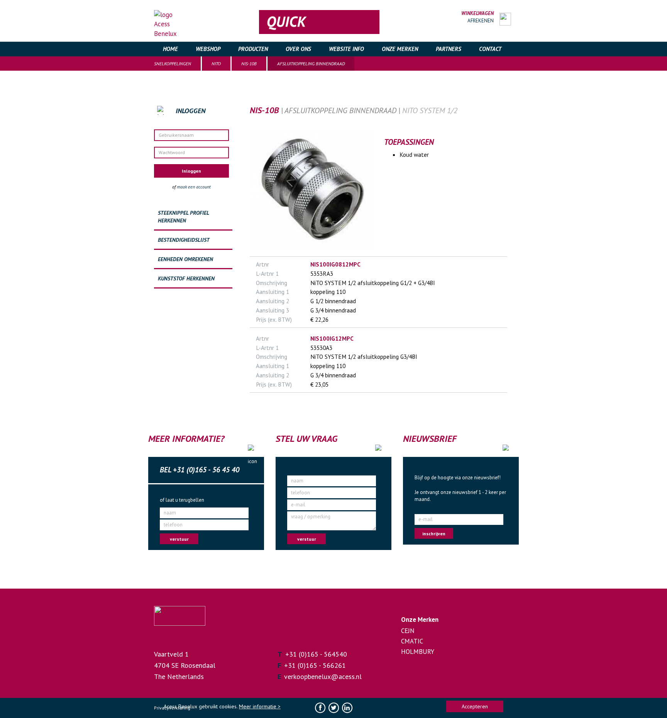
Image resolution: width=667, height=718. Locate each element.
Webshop (208, 49)
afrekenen (480, 20)
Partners (448, 49)
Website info (346, 49)
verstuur (179, 539)
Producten (253, 49)
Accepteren (475, 706)
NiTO (216, 63)
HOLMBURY (417, 651)
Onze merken (400, 49)
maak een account (194, 187)
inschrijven (433, 533)
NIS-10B (249, 63)
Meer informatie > (260, 706)
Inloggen (191, 171)
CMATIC (412, 641)
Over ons (298, 49)
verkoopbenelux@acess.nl (323, 676)
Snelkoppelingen (172, 63)
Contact (490, 49)
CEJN (408, 630)
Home (170, 49)
